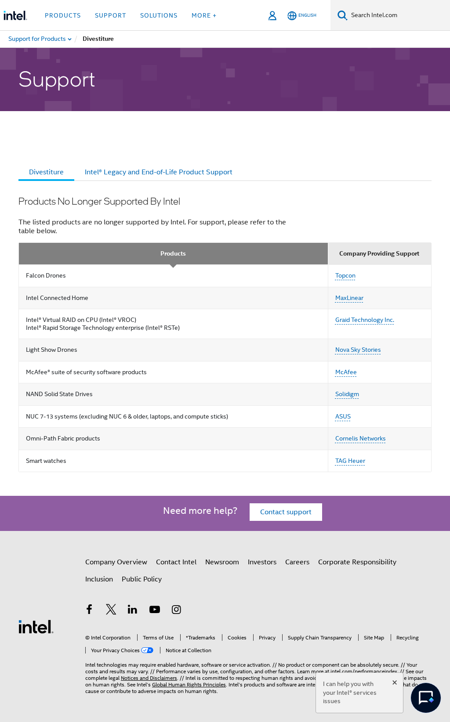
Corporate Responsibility (357, 562)
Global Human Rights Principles (189, 684)
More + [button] (204, 15)
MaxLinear (349, 298)
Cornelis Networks (360, 438)
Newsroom (222, 562)
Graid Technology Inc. (364, 320)
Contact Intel (176, 562)
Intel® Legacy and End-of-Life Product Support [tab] (158, 172)
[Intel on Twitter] (111, 611)
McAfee (346, 372)
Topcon (345, 275)
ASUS (343, 416)
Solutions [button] (159, 15)
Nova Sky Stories (358, 350)
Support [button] (110, 15)
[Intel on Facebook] (89, 611)
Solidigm (347, 394)
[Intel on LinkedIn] (132, 611)
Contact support (286, 512)
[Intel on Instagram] (176, 611)
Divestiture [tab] (46, 172)
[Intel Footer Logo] (36, 626)
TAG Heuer (350, 461)
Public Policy (142, 579)
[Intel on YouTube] (154, 611)
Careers (297, 562)
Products (173, 253)
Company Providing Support (379, 253)
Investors (262, 562)
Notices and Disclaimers (149, 678)
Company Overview (116, 562)
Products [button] (63, 15)
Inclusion (99, 579)
